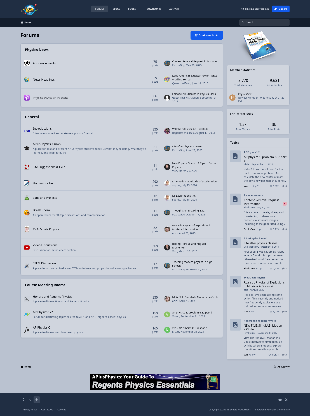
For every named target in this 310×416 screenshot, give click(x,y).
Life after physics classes (187, 146)
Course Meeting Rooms (45, 284)
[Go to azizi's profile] (167, 229)
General (32, 116)
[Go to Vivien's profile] (167, 315)
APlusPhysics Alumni (47, 144)
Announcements (44, 63)
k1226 (175, 331)
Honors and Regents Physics (52, 296)
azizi (175, 233)
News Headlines (44, 79)
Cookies (61, 409)
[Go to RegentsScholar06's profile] (167, 131)
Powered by (272, 409)
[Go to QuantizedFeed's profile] (167, 79)
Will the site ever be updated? (190, 129)
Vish (174, 171)
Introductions (42, 128)
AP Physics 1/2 (43, 312)
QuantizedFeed (181, 83)
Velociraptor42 (251, 246)
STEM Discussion (44, 263)
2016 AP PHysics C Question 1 (190, 328)
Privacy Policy (30, 409)
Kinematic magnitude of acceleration (194, 181)
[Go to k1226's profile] (167, 330)
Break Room (41, 210)
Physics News (37, 49)
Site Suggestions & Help (49, 167)
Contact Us (47, 409)
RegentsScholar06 (183, 132)
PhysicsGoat (245, 94)
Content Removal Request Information (195, 61)
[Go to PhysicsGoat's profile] (232, 97)
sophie (176, 185)
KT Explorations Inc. (184, 195)
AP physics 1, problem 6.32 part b (192, 312)
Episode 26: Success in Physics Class (194, 94)
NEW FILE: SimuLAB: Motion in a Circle (195, 297)
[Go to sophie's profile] (167, 183)
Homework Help (44, 183)
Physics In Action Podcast (50, 98)
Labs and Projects (45, 198)
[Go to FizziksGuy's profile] (167, 63)
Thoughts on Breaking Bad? (188, 210)
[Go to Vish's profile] (167, 167)
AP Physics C (41, 327)
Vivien (175, 316)
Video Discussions (45, 245)
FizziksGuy (178, 65)
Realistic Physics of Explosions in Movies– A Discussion (264, 284)
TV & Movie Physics (46, 229)
